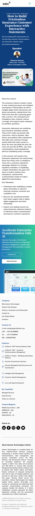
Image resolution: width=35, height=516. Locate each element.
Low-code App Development (14, 383)
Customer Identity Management (15, 377)
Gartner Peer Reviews (9, 307)
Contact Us (5, 313)
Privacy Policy (21, 500)
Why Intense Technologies (11, 304)
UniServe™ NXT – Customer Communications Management (15, 351)
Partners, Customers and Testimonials (15, 310)
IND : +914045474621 (9, 338)
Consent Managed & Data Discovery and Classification (18, 366)
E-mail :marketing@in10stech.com (13, 328)
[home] (6, 3)
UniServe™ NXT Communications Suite (18, 346)
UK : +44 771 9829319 (10, 334)
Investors (5, 319)
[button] (29, 3)
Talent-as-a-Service (8, 399)
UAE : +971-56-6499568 (10, 331)
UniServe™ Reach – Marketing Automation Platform (19, 357)
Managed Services (8, 393)
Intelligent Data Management (14, 373)
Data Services (6, 396)
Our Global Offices (8, 316)
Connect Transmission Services (15, 361)
